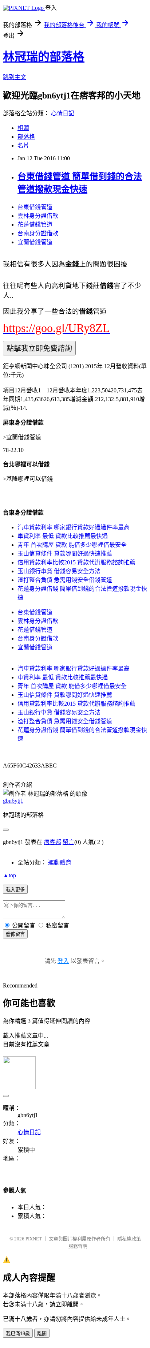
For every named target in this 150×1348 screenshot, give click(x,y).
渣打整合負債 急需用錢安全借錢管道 (64, 580)
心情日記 (62, 113)
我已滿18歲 (18, 1333)
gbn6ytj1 (13, 801)
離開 (42, 1333)
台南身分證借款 (37, 233)
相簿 (23, 128)
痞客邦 (52, 842)
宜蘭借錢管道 (34, 242)
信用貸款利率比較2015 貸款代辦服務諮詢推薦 (76, 562)
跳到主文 (14, 77)
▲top (9, 875)
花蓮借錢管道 (34, 224)
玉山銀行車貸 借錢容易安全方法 (58, 571)
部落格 (26, 137)
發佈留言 (15, 934)
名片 (23, 145)
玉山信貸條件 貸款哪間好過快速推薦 (64, 553)
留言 (68, 842)
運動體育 (59, 862)
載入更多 (15, 889)
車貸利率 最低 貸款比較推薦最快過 (62, 536)
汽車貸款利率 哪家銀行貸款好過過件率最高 (73, 527)
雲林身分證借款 (37, 216)
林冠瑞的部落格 (43, 56)
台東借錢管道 (34, 207)
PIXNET (33, 1238)
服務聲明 (77, 1246)
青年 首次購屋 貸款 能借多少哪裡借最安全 (72, 545)
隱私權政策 (129, 1238)
